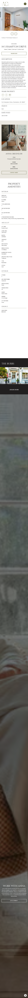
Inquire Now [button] (14, 53)
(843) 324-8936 (14, 163)
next (15, 33)
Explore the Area (14, 389)
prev (12, 33)
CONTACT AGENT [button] (14, 172)
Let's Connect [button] (14, 900)
